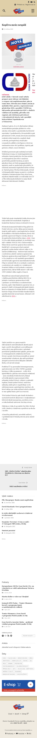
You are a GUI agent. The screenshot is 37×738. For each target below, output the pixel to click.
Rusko (4, 658)
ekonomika (18, 671)
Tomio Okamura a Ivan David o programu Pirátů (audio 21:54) (14, 614)
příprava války (7, 668)
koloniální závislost (22, 666)
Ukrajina (10, 663)
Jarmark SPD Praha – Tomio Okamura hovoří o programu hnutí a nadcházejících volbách (17, 605)
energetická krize (22, 658)
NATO (14, 668)
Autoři (17, 714)
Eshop (24, 714)
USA (31, 660)
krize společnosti (22, 674)
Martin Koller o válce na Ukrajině (15, 596)
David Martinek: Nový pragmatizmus (17, 506)
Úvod (10, 714)
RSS (29, 733)
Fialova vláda (12, 658)
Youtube (21, 733)
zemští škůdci (6, 660)
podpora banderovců (8, 666)
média (31, 658)
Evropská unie (18, 663)
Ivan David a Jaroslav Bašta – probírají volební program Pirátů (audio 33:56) (17, 623)
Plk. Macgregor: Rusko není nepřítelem (17, 500)
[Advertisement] (18, 201)
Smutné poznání (8, 530)
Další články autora (18, 66)
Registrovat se (30, 5)
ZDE (28, 238)
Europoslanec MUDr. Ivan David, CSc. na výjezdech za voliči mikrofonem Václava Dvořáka (18, 588)
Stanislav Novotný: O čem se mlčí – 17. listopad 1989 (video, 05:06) (16, 523)
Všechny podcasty (28, 635)
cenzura (25, 660)
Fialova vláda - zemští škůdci (25, 668)
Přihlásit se (20, 5)
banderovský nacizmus (9, 674)
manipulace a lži (16, 660)
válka (4, 663)
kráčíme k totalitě (8, 671)
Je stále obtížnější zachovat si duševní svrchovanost (17, 514)
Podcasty (9, 733)
